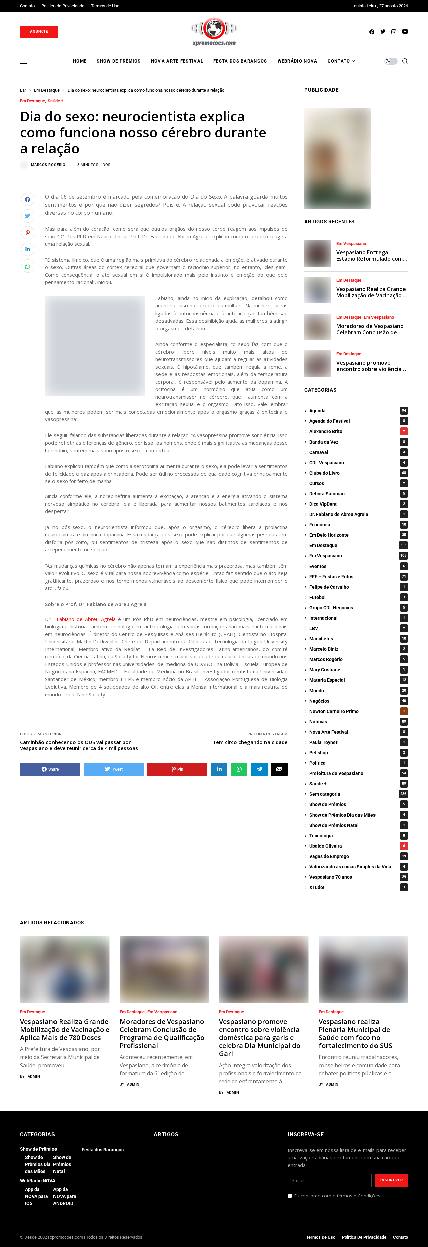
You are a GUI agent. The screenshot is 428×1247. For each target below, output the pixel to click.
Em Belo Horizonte (357, 535)
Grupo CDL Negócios (357, 607)
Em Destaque (47, 90)
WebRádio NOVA (37, 1180)
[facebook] (371, 31)
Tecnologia (357, 835)
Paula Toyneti (357, 742)
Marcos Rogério (48, 165)
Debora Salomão (357, 493)
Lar (23, 90)
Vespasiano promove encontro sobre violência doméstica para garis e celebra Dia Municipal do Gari (259, 1037)
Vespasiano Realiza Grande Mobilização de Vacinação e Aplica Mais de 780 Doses (371, 295)
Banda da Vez (357, 442)
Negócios (357, 701)
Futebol (357, 597)
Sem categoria (357, 794)
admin (34, 1076)
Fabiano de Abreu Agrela (86, 619)
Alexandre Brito (357, 431)
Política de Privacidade (364, 1237)
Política (357, 763)
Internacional (357, 618)
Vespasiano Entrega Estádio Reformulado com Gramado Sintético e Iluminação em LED (369, 262)
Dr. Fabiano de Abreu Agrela (357, 514)
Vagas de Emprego (357, 856)
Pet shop (357, 752)
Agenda (357, 410)
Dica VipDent (357, 504)
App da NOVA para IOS (36, 1196)
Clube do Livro (357, 473)
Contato (400, 1237)
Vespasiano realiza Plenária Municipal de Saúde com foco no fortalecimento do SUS (355, 1033)
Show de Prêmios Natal (357, 825)
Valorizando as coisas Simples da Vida (357, 866)
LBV (357, 628)
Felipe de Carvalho (357, 587)
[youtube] (405, 32)
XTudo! (357, 887)
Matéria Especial (357, 680)
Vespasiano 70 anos (357, 877)
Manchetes (357, 638)
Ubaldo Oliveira (357, 846)
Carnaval (357, 452)
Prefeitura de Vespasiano (357, 773)
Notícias (357, 721)
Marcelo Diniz (357, 649)
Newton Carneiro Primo (357, 711)
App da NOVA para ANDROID (64, 1196)
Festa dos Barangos (103, 1149)
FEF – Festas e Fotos (357, 576)
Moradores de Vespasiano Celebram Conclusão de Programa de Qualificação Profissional (370, 335)
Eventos (357, 566)
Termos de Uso (320, 1237)
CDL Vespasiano (357, 462)
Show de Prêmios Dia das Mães (357, 815)
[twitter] (383, 32)
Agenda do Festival (357, 421)
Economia (357, 524)
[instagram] (393, 31)
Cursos (357, 483)
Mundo (357, 690)
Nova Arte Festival (357, 732)
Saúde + (55, 101)
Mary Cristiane (357, 669)
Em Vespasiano (351, 243)
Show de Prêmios (357, 804)
